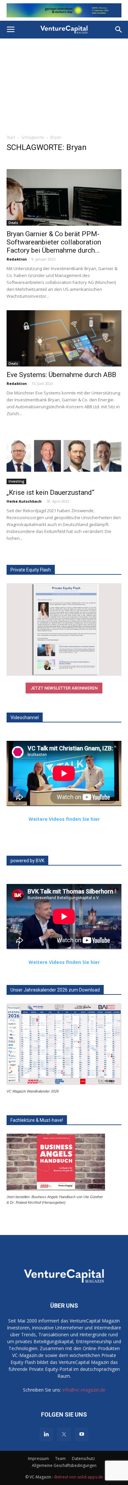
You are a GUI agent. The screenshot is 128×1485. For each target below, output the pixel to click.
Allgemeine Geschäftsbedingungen (64, 1465)
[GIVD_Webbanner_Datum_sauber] (64, 10)
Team (60, 1458)
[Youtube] (81, 1434)
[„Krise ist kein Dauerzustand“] (64, 456)
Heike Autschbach (24, 501)
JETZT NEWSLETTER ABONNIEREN (64, 688)
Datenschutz (83, 1458)
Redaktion (17, 259)
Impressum (38, 1458)
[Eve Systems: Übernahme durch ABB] (64, 338)
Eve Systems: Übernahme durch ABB (61, 375)
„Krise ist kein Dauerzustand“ (50, 492)
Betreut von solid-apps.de (78, 1477)
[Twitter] (64, 1434)
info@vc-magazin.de (83, 1390)
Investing (16, 481)
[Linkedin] (46, 1434)
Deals (13, 222)
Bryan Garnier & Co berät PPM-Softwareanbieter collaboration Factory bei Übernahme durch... (54, 242)
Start (11, 137)
